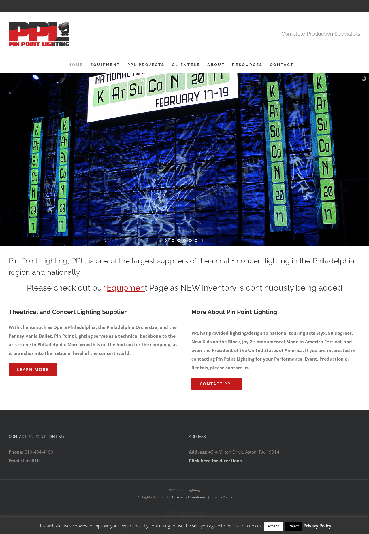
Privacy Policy (221, 496)
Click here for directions (215, 460)
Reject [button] (294, 526)
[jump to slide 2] (179, 240)
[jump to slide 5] (196, 240)
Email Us (31, 460)
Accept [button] (273, 526)
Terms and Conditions (189, 496)
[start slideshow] (166, 240)
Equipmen (126, 287)
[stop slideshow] (202, 240)
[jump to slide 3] (184, 240)
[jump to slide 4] (190, 240)
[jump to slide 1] (173, 240)
